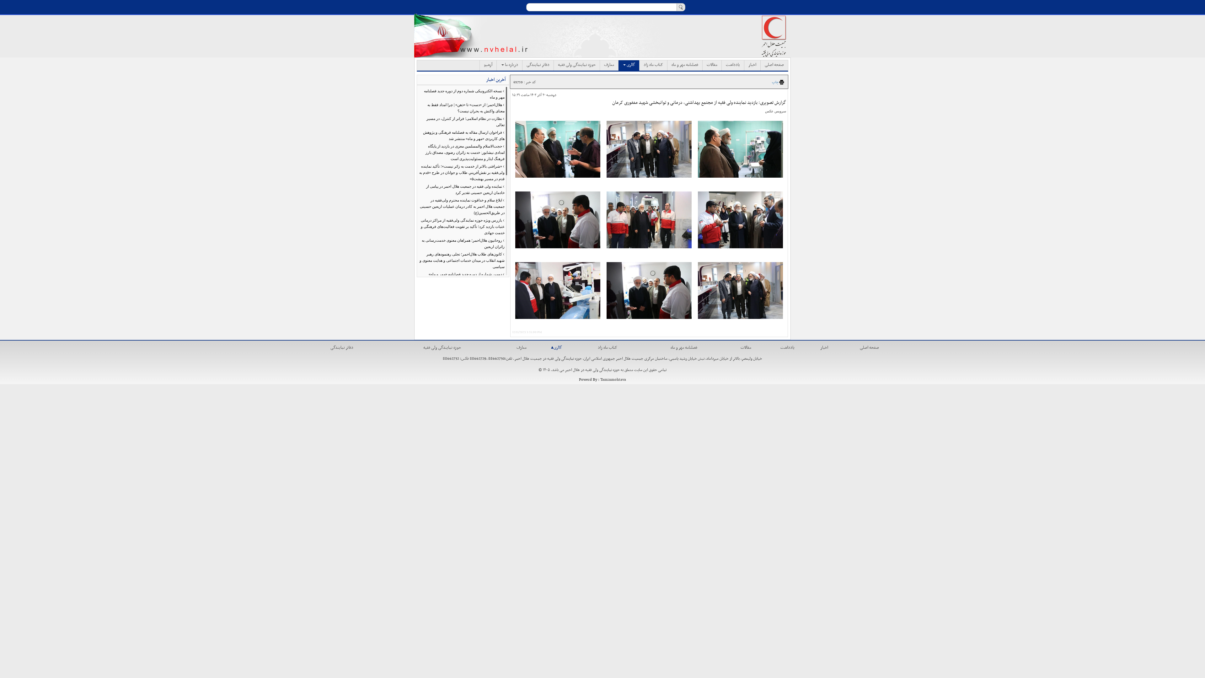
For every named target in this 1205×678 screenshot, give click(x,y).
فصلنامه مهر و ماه (685, 65)
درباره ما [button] (511, 65)
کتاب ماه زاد (653, 65)
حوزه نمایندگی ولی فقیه (577, 65)
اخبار (752, 65)
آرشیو (488, 65)
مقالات (712, 65)
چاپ (775, 82)
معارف (609, 65)
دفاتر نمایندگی (538, 65)
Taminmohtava (613, 379)
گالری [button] (630, 65)
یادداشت (733, 65)
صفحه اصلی (774, 65)
